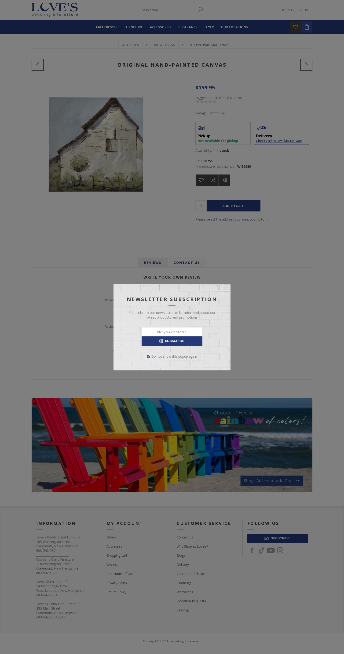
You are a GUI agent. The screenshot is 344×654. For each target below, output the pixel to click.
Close (226, 288)
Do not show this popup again (174, 356)
